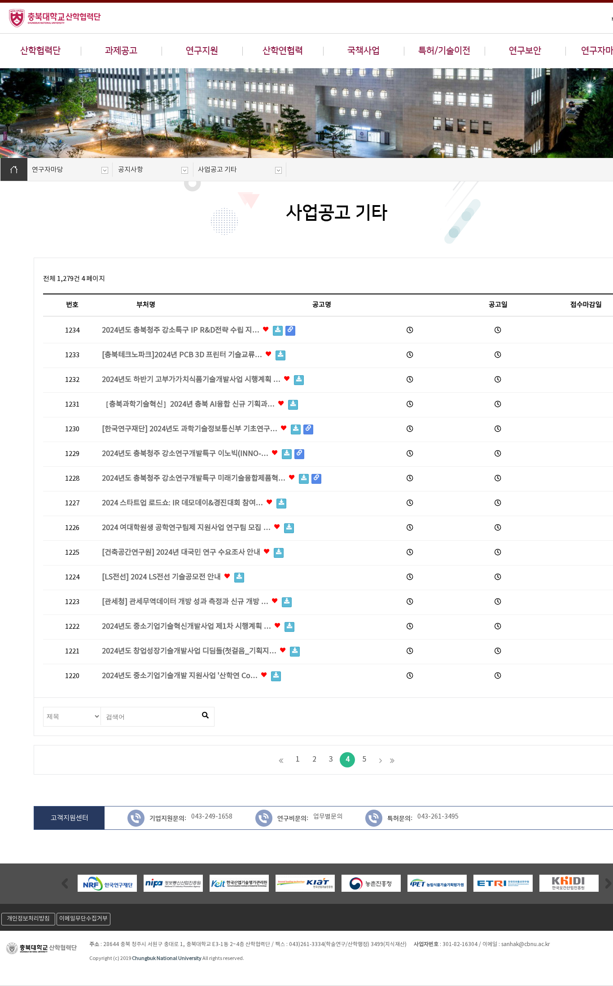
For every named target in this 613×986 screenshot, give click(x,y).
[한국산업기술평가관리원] (239, 883)
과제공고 (121, 51)
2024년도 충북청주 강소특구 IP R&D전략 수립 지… (181, 330)
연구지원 (202, 51)
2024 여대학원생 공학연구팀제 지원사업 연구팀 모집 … (187, 528)
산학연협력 (283, 51)
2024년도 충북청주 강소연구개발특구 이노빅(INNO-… (186, 454)
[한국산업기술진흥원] (305, 883)
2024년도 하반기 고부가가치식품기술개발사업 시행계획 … (192, 380)
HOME (13, 169)
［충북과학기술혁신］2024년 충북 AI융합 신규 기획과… (189, 404)
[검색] (205, 715)
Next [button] (608, 883)
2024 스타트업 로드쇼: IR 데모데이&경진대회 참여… (183, 503)
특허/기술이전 (444, 51)
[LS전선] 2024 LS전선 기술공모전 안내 (162, 577)
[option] (107, 883)
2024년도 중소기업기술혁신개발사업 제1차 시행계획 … (187, 626)
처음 (281, 759)
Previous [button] (64, 883)
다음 (380, 759)
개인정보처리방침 (28, 919)
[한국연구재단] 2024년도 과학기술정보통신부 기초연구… (190, 429)
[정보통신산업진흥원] (173, 883)
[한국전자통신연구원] (503, 883)
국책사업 (363, 51)
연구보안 (525, 51)
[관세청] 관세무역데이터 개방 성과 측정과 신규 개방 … (186, 602)
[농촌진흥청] (371, 883)
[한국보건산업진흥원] (569, 883)
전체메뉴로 (22, 7)
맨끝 (392, 759)
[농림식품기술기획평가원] (437, 883)
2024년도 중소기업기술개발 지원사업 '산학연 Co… (180, 676)
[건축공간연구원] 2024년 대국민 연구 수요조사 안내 (182, 552)
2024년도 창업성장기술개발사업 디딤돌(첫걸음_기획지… (190, 651)
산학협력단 (40, 51)
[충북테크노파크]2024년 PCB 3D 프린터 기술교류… (183, 355)
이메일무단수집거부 (83, 919)
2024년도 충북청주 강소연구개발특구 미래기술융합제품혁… (194, 478)
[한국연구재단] (107, 883)
